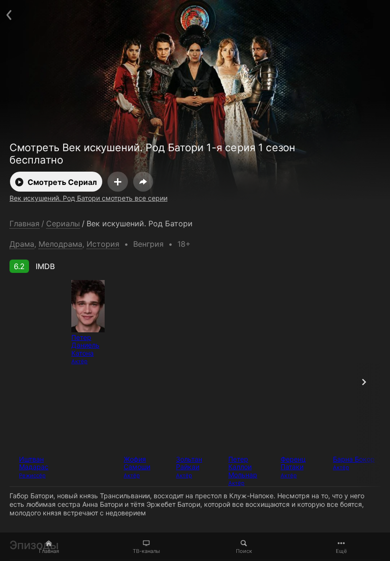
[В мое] (117, 182)
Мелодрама (60, 244)
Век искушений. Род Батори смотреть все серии (88, 198)
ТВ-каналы (146, 551)
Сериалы (63, 223)
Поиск (244, 551)
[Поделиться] (143, 182)
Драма (22, 244)
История (103, 244)
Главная (49, 551)
